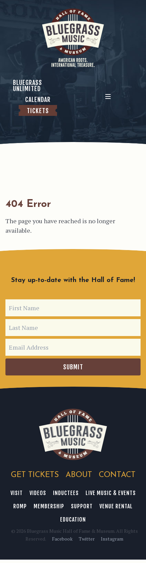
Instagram (112, 538)
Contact (117, 475)
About (79, 475)
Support (82, 506)
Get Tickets (35, 475)
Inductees (66, 493)
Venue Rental (116, 506)
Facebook (62, 538)
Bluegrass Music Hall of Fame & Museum (73, 434)
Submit (73, 367)
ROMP (20, 506)
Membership (49, 506)
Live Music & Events (111, 493)
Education (73, 519)
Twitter (87, 538)
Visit (17, 493)
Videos (38, 493)
